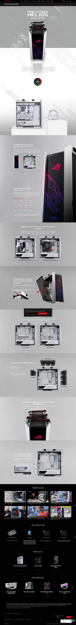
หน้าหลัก (12, 619)
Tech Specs (59, 5)
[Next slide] (72, 587)
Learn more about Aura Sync (18, 198)
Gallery (66, 5)
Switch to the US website (42, 313)
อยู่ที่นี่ (33, 313)
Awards (63, 5)
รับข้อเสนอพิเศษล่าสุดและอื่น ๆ (59, 615)
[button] (68, 617)
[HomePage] (5, 613)
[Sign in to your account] (69, 1)
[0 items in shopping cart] (70, 1)
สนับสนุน (70, 5)
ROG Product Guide (22, 619)
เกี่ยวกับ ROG (16, 619)
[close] (50, 309)
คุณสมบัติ (55, 5)
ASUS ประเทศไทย (7, 619)
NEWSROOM (28, 619)
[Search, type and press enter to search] (67, 1)
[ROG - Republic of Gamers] (8, 1)
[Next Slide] (75, 505)
